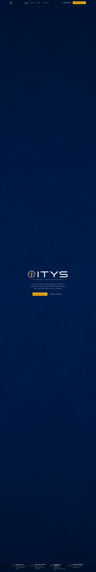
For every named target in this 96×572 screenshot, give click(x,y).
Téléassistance (67, 2)
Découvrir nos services (56, 294)
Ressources (45, 2)
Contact (38, 2)
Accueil (26, 2)
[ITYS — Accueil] (11, 3)
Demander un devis (78, 2)
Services (32, 2)
